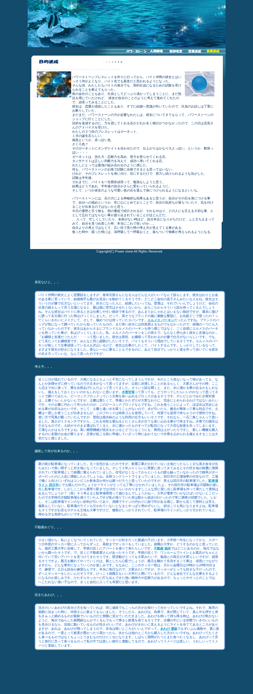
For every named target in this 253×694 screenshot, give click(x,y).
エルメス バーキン (161, 320)
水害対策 (128, 392)
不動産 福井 (162, 548)
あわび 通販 (168, 629)
